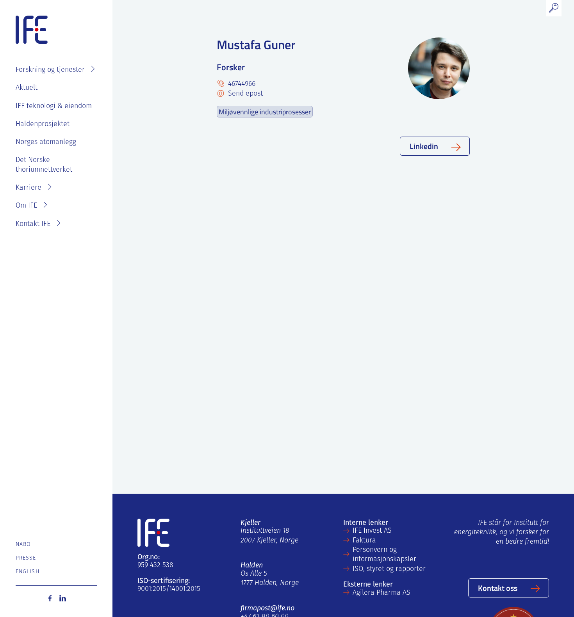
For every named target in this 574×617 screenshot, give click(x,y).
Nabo (23, 545)
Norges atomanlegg (46, 142)
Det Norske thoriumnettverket (44, 165)
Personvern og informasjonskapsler (384, 555)
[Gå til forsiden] (32, 30)
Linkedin (424, 145)
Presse (26, 558)
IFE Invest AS (372, 531)
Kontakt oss (497, 587)
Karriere (28, 188)
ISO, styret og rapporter (389, 569)
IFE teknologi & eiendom (54, 106)
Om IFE (26, 206)
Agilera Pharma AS (381, 593)
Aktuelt (26, 88)
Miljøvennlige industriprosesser (265, 111)
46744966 (240, 84)
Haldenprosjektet (43, 124)
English (27, 572)
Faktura (364, 540)
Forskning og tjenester (50, 70)
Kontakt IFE (33, 224)
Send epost (244, 94)
